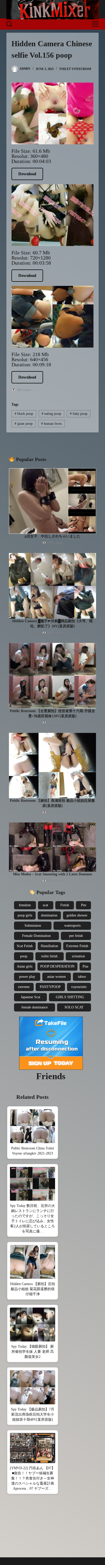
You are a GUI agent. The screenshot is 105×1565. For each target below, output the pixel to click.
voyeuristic (79, 987)
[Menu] (95, 24)
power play (27, 977)
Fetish (64, 905)
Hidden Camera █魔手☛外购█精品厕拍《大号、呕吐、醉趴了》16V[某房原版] (52, 623)
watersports (72, 925)
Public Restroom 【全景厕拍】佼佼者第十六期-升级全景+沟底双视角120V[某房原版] (52, 713)
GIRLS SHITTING (70, 997)
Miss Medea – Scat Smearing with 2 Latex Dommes (52, 874)
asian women (56, 977)
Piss (85, 966)
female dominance (34, 1007)
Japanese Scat (30, 997)
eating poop (51, 414)
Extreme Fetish (77, 946)
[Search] (9, 24)
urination (78, 956)
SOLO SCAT (74, 1007)
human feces (51, 424)
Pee (83, 905)
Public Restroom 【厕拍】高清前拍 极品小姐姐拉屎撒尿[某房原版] (52, 803)
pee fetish (76, 936)
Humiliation (49, 946)
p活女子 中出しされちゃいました (52, 536)
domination (49, 915)
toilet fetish (49, 956)
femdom (25, 905)
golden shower (77, 915)
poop (23, 956)
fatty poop (78, 414)
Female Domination (36, 936)
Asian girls (24, 966)
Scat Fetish (25, 946)
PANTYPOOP (50, 987)
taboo (82, 977)
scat (45, 905)
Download (27, 174)
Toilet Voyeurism (75, 69)
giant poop (24, 424)
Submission (32, 925)
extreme (24, 987)
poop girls (25, 915)
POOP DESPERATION (57, 966)
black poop (24, 414)
